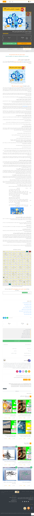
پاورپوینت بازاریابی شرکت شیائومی (27, 312)
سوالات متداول (6, 491)
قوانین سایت (11, 491)
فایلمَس (24, 61)
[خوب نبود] (4, 344)
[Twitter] (28, 501)
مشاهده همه (5, 388)
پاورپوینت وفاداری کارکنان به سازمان (27, 307)
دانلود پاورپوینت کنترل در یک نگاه (26, 482)
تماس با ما (2, 492)
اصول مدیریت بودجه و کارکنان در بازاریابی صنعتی (25, 386)
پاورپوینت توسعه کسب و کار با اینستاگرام (26, 309)
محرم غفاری (25, 360)
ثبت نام (4, 1)
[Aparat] (26, 501)
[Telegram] (25, 501)
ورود (7, 1)
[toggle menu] (30, 1)
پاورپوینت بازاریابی (22, 46)
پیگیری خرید (27, 491)
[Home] (17, 492)
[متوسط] (5, 344)
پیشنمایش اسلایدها (24, 43)
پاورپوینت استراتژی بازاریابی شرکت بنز (27, 302)
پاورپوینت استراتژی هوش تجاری (27, 304)
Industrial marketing (25, 106)
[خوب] (6, 344)
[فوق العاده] (7, 344)
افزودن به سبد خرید (9, 43)
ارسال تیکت (23, 491)
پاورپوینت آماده (27, 46)
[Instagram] (23, 501)
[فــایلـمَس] (28, 1)
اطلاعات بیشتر (25, 379)
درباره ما (2, 491)
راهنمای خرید (31, 491)
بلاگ (32, 492)
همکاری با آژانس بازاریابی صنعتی (15, 386)
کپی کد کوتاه (17, 391)
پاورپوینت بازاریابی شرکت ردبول (27, 314)
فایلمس (30, 46)
